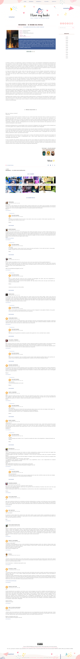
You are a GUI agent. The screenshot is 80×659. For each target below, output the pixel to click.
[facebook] (63, 23)
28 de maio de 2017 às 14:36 (14, 587)
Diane (10, 258)
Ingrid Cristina (12, 586)
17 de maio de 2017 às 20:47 (14, 341)
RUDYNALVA (11, 448)
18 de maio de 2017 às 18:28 (17, 276)
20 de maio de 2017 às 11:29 (17, 406)
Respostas (12, 213)
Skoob (20, 34)
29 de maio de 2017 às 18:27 (14, 608)
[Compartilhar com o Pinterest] (52, 165)
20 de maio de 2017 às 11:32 (17, 435)
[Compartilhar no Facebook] (50, 165)
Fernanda (11, 202)
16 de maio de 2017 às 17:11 (14, 259)
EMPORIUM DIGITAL (54, 657)
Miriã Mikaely (12, 229)
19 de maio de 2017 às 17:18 (14, 421)
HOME (25, 1)
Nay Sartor (11, 510)
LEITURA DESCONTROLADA (11, 580)
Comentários (10, 165)
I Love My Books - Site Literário (36, 657)
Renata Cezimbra (13, 540)
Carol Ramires (12, 392)
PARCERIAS (38, 1)
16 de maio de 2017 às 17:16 (14, 295)
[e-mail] (72, 23)
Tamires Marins (12, 483)
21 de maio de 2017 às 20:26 (14, 511)
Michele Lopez (12, 568)
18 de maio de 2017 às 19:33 (14, 366)
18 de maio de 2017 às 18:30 (17, 330)
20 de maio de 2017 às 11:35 (17, 472)
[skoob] (70, 23)
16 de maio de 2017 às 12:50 (14, 203)
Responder (8, 210)
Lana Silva (11, 294)
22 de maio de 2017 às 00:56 (14, 541)
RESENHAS (31, 1)
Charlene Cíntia (12, 318)
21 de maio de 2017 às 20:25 (14, 497)
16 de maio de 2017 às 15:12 (14, 230)
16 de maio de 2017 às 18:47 (14, 319)
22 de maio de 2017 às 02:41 (14, 555)
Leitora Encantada (10, 238)
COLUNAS (46, 1)
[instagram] (61, 23)
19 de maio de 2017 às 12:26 (14, 393)
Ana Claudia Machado (14, 607)
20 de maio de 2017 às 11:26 (17, 380)
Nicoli (10, 554)
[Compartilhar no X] (48, 165)
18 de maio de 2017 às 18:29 (17, 308)
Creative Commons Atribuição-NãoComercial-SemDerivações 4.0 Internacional (40, 647)
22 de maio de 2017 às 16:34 (14, 569)
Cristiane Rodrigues (14, 524)
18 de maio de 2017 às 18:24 (17, 245)
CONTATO (54, 1)
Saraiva (29, 36)
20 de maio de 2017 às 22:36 (14, 484)
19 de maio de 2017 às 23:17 (14, 449)
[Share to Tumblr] (54, 165)
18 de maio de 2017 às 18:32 (17, 354)
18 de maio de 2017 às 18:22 (17, 216)
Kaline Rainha (15, 215)
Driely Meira (11, 420)
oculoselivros (12, 496)
